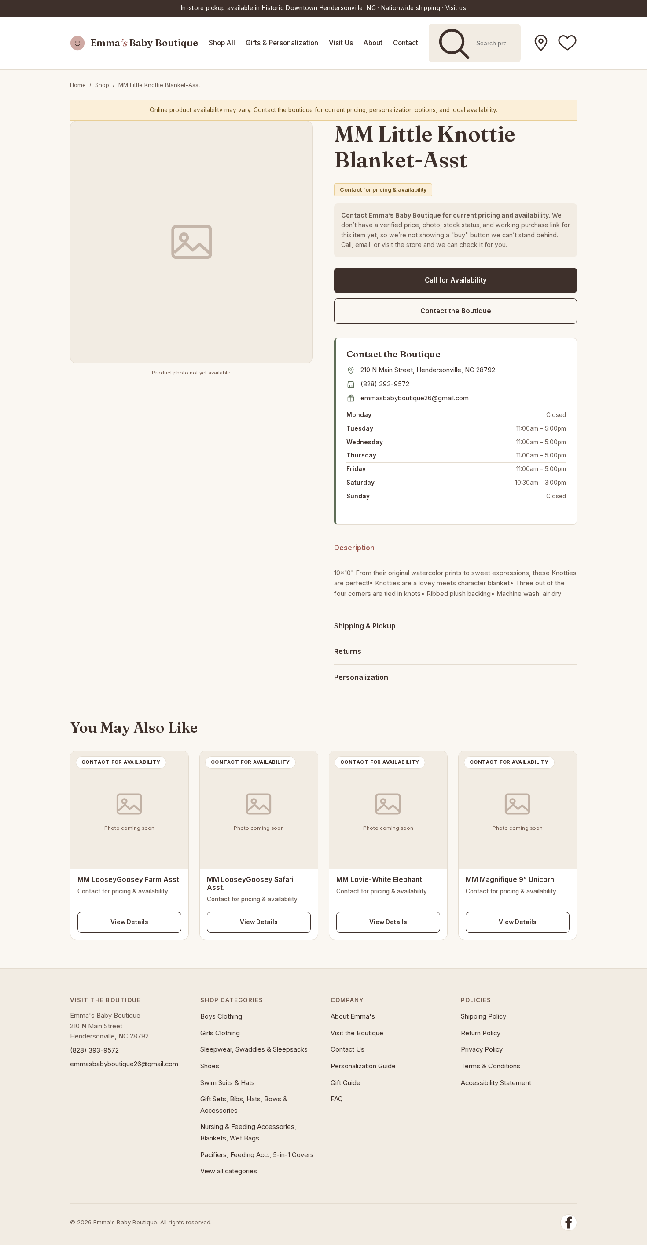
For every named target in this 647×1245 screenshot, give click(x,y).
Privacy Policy (482, 1049)
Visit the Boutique (357, 1033)
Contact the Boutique (455, 311)
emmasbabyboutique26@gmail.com (414, 398)
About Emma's (353, 1016)
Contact (405, 43)
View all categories (228, 1171)
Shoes (209, 1066)
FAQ (337, 1099)
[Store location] (541, 43)
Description (354, 547)
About (373, 43)
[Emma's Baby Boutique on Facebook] (567, 43)
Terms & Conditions (490, 1066)
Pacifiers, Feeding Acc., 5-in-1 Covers (257, 1155)
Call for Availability (456, 280)
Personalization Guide (363, 1066)
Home (78, 84)
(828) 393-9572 (384, 384)
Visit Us (341, 43)
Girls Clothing (220, 1033)
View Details (129, 922)
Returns (347, 651)
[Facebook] (568, 1222)
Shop (102, 84)
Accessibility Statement (496, 1083)
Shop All (222, 43)
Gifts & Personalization (282, 43)
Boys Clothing (221, 1016)
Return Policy (480, 1033)
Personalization (361, 677)
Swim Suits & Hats (227, 1083)
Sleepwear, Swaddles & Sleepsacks (254, 1049)
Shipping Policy (483, 1016)
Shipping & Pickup (365, 625)
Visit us (455, 7)
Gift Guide (345, 1083)
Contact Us (347, 1049)
